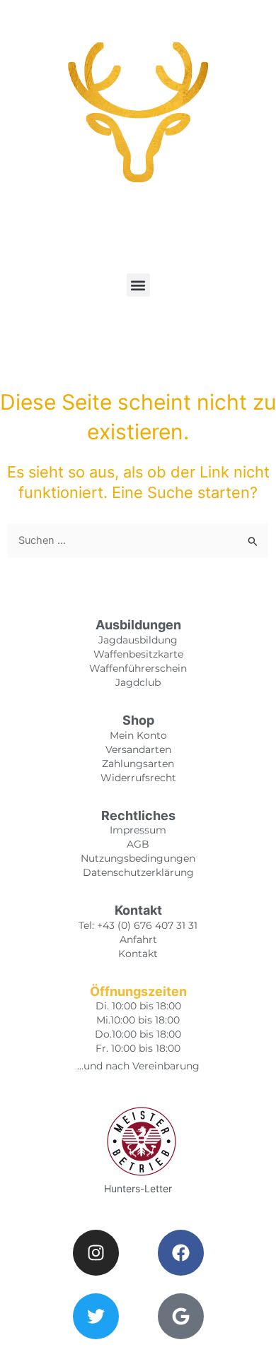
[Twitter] (96, 1316)
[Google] (181, 1316)
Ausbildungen (138, 624)
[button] (138, 285)
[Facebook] (181, 1253)
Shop (138, 720)
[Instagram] (96, 1253)
